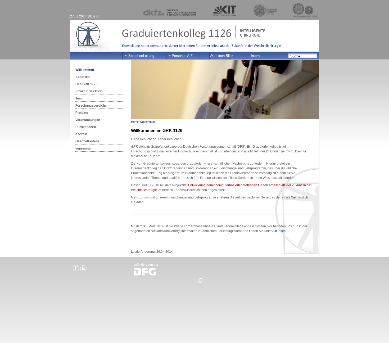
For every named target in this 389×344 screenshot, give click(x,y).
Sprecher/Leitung (141, 56)
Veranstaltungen (87, 120)
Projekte (81, 113)
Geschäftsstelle (87, 141)
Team (79, 98)
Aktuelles (82, 77)
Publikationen (85, 127)
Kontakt (81, 134)
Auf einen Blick (221, 56)
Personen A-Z (182, 56)
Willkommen (84, 70)
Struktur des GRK (88, 91)
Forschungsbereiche (91, 105)
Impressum (84, 148)
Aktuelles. (279, 231)
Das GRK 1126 (86, 84)
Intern (255, 56)
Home (135, 121)
